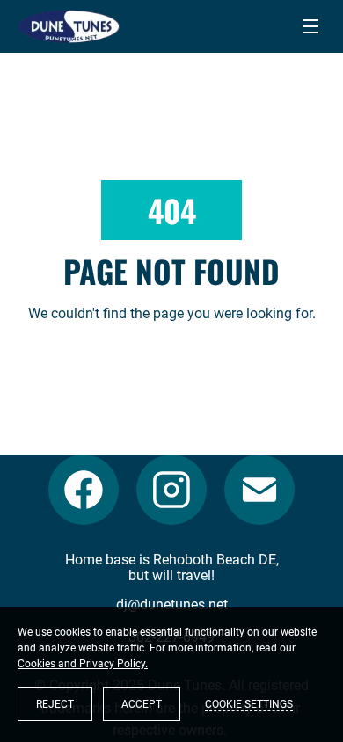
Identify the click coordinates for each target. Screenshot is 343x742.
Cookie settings (249, 704)
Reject (55, 704)
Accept (141, 704)
